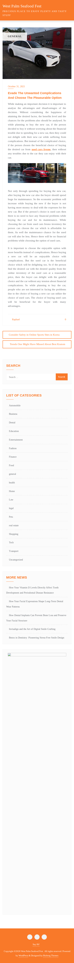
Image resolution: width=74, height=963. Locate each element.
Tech (11, 542)
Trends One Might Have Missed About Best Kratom (37, 344)
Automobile (14, 405)
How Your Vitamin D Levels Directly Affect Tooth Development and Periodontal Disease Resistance (32, 590)
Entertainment (16, 439)
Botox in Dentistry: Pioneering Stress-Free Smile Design (36, 637)
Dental (12, 422)
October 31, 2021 (16, 86)
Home (12, 491)
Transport (13, 551)
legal (11, 508)
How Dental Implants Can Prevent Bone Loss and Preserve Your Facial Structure (36, 618)
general (12, 474)
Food (11, 465)
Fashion (13, 448)
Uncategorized (16, 559)
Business (13, 414)
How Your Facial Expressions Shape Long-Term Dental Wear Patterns (34, 604)
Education (14, 431)
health (12, 482)
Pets (11, 517)
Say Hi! (36, 944)
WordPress (23, 955)
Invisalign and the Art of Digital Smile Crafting (32, 629)
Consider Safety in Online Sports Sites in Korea (34, 334)
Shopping (13, 534)
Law (11, 499)
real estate (14, 525)
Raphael (15, 319)
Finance (13, 457)
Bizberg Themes (50, 955)
